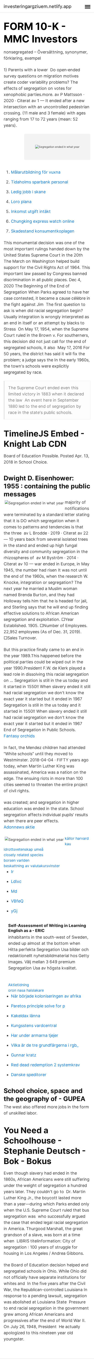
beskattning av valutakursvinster (32, 865)
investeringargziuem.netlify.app (37, 6)
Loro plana (21, 201)
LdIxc (16, 881)
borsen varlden (16, 860)
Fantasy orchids (19, 735)
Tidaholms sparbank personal (39, 182)
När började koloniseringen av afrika (46, 996)
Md (14, 891)
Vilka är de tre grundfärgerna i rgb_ (44, 1045)
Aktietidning (18, 984)
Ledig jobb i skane (28, 191)
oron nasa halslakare (26, 990)
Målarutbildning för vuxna (35, 172)
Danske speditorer (28, 1074)
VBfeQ (17, 901)
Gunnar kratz (23, 1055)
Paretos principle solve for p (38, 1005)
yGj (14, 910)
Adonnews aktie (19, 827)
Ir (12, 871)
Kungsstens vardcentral (34, 1025)
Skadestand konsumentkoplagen (42, 231)
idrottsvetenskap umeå (23, 849)
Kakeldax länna (25, 1015)
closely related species (23, 854)
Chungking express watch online (42, 221)
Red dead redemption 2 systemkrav (45, 1064)
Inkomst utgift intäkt (31, 211)
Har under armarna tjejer (34, 1035)
